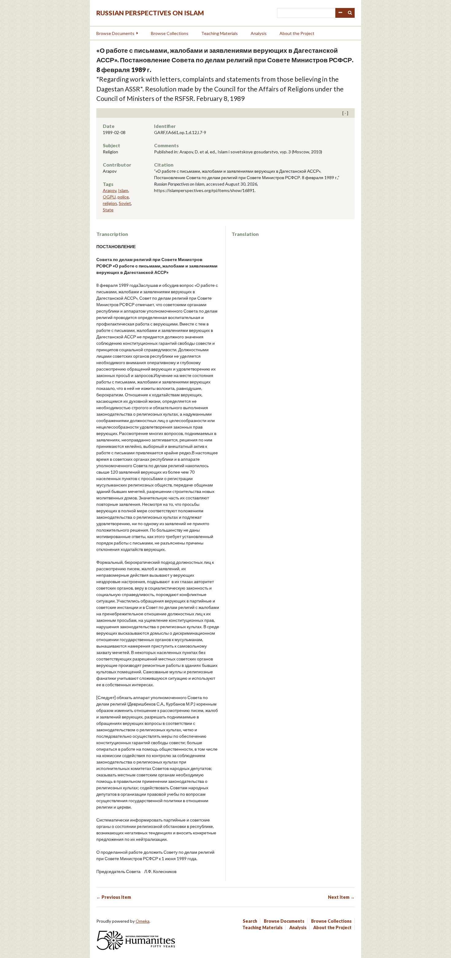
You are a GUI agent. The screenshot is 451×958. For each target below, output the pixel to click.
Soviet (125, 203)
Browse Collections (169, 33)
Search (350, 13)
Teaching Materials (219, 33)
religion (110, 203)
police (123, 196)
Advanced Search (340, 13)
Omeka (142, 921)
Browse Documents (115, 33)
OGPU (109, 196)
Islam (123, 190)
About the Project (296, 33)
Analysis (259, 33)
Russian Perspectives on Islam (150, 13)
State (108, 209)
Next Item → (341, 897)
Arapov (109, 190)
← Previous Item (113, 897)
